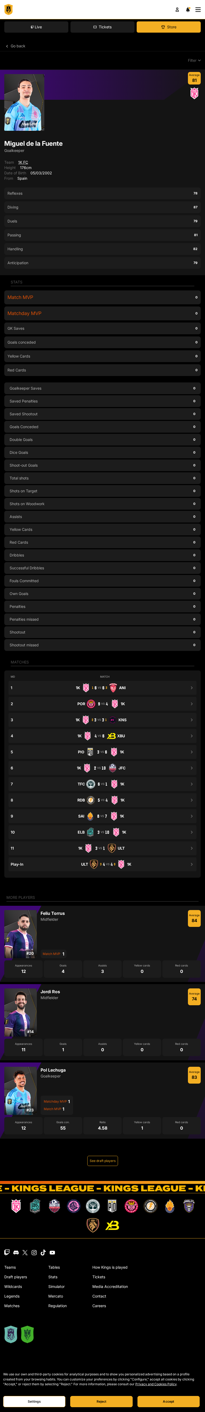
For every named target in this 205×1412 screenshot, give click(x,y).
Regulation (57, 1305)
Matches (11, 1305)
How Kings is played (110, 1267)
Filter (192, 60)
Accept (168, 1401)
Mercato (55, 1296)
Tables (54, 1267)
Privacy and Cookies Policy (155, 1384)
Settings (34, 1401)
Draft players (15, 1277)
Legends (11, 1296)
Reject (102, 1401)
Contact (99, 1296)
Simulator (56, 1286)
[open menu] (198, 9)
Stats (52, 1277)
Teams (10, 1267)
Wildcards (13, 1286)
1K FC (23, 162)
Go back (17, 46)
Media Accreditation (110, 1286)
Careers (99, 1305)
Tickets (98, 1277)
